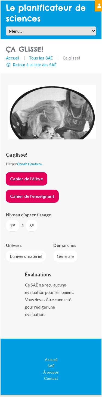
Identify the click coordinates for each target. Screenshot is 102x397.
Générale (65, 256)
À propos (51, 372)
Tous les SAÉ (41, 58)
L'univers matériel (26, 256)
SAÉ (51, 365)
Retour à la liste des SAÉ (35, 64)
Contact (51, 378)
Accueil (12, 58)
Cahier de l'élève (26, 178)
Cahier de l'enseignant (32, 196)
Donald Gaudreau (29, 164)
